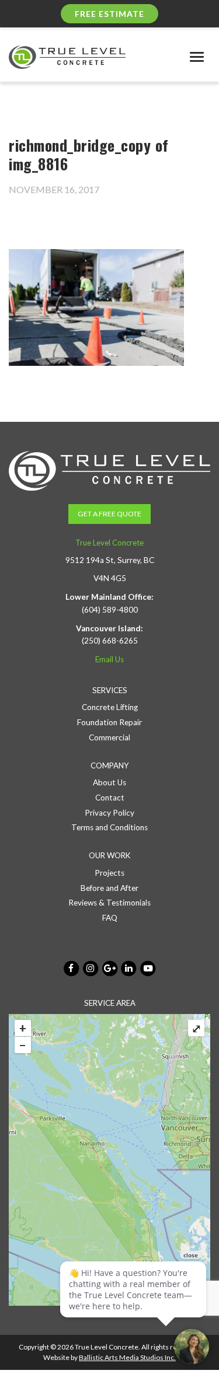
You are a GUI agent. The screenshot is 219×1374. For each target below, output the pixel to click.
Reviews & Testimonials (109, 902)
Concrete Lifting (110, 707)
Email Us (109, 659)
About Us (109, 782)
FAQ (109, 917)
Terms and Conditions (109, 827)
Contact (109, 797)
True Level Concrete (109, 542)
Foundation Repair (109, 722)
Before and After (109, 888)
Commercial (109, 737)
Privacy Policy (109, 812)
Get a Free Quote (109, 513)
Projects (109, 872)
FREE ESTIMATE (109, 14)
